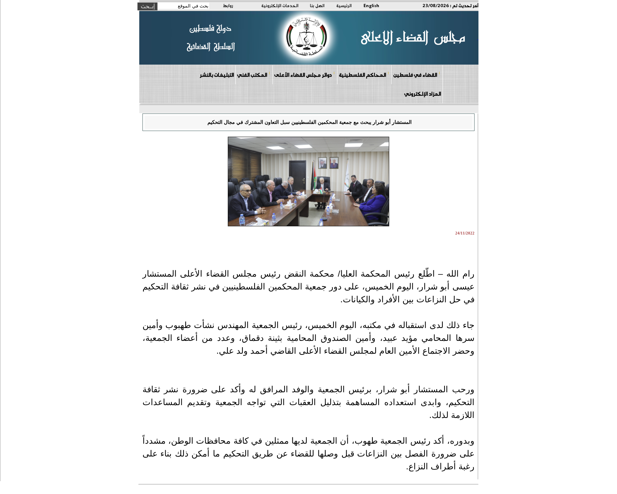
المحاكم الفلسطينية (362, 75)
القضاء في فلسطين (415, 75)
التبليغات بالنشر (217, 75)
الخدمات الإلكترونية (280, 5)
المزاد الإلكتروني (422, 94)
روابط (228, 5)
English (371, 5)
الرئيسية (344, 5)
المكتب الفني (252, 75)
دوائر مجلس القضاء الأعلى (303, 75)
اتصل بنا (317, 5)
